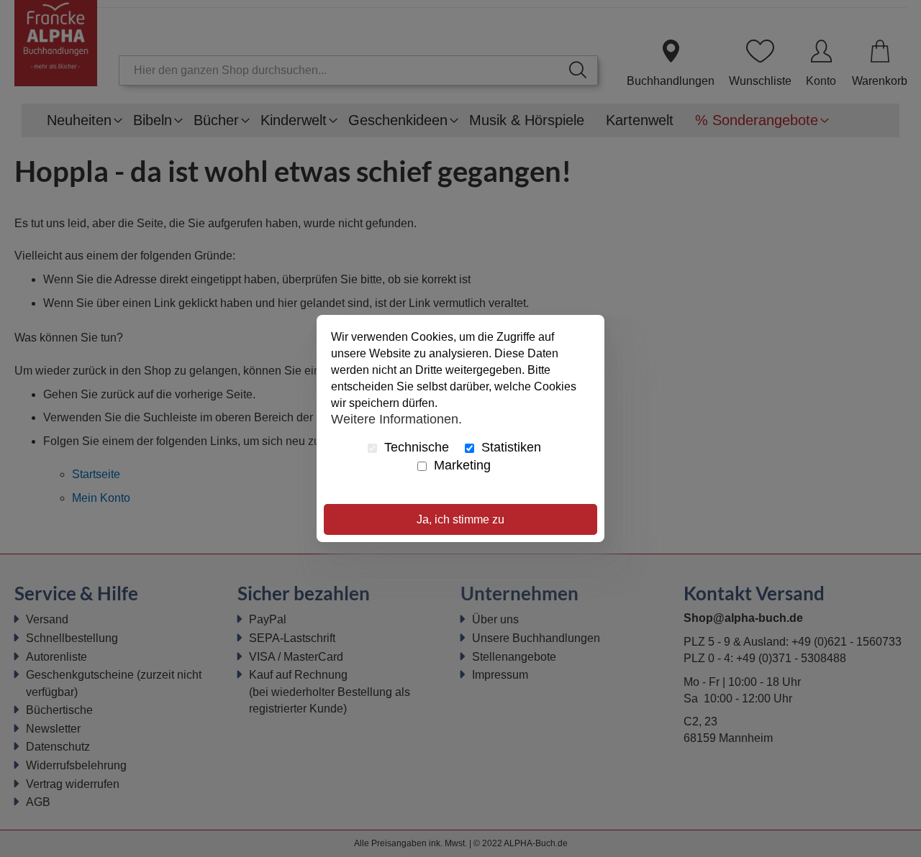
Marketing (460, 465)
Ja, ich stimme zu (460, 519)
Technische (415, 447)
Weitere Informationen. (396, 418)
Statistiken (509, 447)
